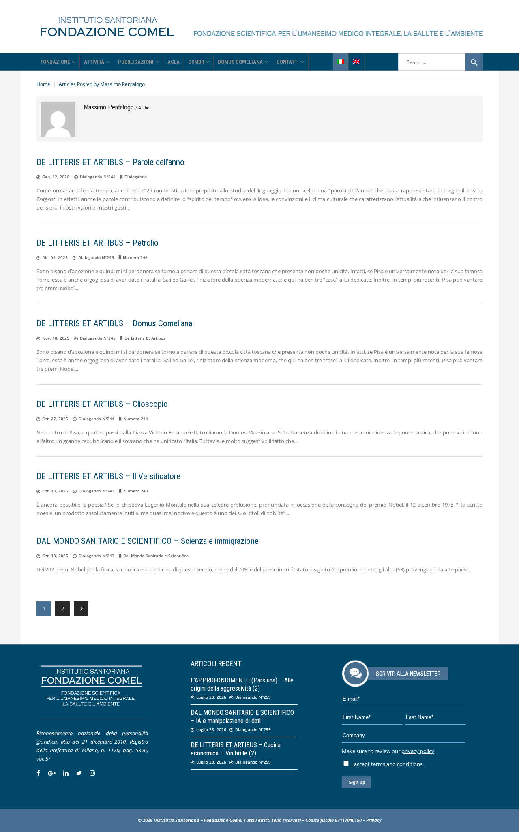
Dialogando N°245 (98, 338)
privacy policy (417, 751)
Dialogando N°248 (98, 177)
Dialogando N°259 (253, 697)
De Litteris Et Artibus (144, 338)
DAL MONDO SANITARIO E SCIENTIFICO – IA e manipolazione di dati (242, 717)
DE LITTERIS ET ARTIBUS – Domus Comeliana (114, 323)
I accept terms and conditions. (387, 764)
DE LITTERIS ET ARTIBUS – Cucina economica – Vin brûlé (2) (236, 749)
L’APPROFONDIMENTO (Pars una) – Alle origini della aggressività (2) (242, 684)
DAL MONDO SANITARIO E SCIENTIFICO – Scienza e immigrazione (147, 541)
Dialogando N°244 (96, 418)
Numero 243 (135, 491)
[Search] (474, 62)
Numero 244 (135, 418)
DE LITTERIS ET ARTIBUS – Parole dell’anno (110, 162)
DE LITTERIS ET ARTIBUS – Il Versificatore (108, 476)
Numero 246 (135, 257)
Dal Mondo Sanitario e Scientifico (156, 555)
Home (43, 84)
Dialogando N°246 (96, 257)
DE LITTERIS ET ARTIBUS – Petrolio (97, 243)
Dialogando (135, 177)
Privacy (374, 820)
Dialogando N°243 (96, 491)
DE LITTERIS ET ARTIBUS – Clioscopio (102, 404)
